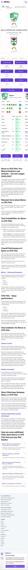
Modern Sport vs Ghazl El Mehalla (7, 515)
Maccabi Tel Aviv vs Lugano (6, 503)
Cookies (2, 528)
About (2, 521)
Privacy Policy (3, 526)
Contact (2, 524)
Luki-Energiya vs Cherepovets (7, 511)
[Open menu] (26, 2)
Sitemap (2, 532)
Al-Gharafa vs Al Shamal (6, 516)
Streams (2, 542)
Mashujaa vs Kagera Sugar (6, 513)
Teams (2, 540)
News (2, 545)
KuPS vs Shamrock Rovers (6, 499)
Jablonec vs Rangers (5, 505)
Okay (15, 566)
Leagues (2, 538)
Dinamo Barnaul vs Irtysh (6, 509)
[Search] (23, 2)
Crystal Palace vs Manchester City (8, 497)
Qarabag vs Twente (5, 501)
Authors (2, 523)
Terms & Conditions (5, 530)
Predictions (3, 536)
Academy (3, 543)
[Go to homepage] (5, 2)
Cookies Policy (18, 561)
